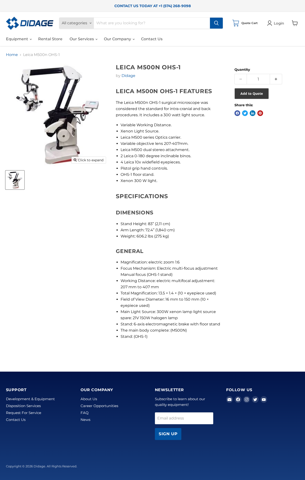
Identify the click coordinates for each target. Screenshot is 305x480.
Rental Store (50, 39)
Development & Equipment (30, 399)
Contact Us (152, 39)
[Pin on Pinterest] (260, 113)
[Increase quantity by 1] (276, 79)
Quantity (242, 69)
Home (12, 55)
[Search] (216, 23)
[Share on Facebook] (237, 113)
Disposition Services (23, 406)
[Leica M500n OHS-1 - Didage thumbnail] (14, 180)
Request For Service (23, 412)
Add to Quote (251, 93)
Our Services (82, 39)
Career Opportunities (99, 406)
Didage (128, 75)
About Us (89, 399)
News (85, 419)
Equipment (17, 39)
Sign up (168, 433)
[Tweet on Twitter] (245, 113)
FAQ (85, 412)
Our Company (118, 39)
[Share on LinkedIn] (252, 113)
